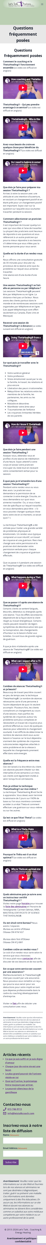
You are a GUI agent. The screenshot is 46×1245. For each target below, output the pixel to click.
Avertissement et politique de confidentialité (23, 1240)
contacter (27, 958)
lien (15, 1003)
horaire (26, 903)
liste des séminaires (16, 906)
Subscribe (10, 1162)
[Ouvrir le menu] (42, 4)
